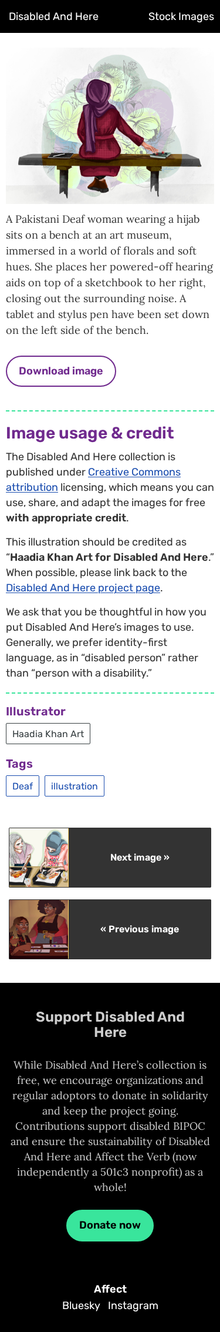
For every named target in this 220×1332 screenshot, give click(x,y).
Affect (110, 1289)
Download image (61, 370)
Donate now (110, 1225)
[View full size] (110, 194)
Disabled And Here (54, 16)
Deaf (22, 785)
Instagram (133, 1305)
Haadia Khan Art (48, 733)
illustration (74, 785)
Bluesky (81, 1305)
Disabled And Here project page (83, 587)
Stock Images (181, 16)
